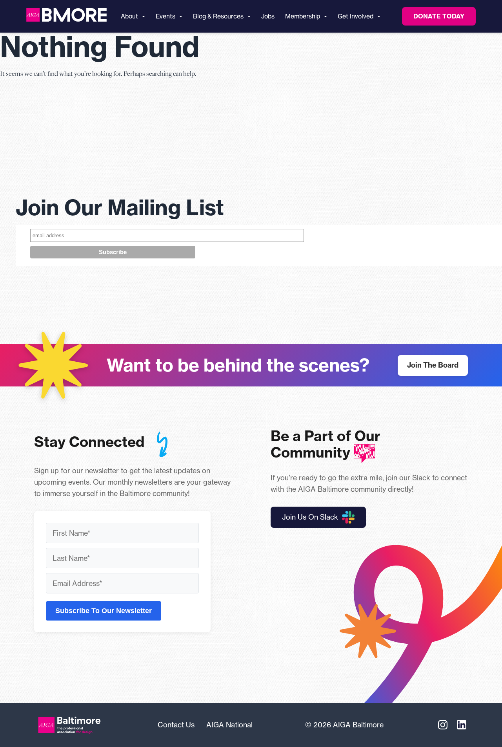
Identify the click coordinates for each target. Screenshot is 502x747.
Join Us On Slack (310, 517)
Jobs (268, 16)
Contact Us (176, 724)
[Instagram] (443, 725)
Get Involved (355, 16)
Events (165, 16)
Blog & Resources (218, 16)
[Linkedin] (461, 725)
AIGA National (229, 724)
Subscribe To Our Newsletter (103, 611)
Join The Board (432, 365)
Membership (302, 16)
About (129, 16)
